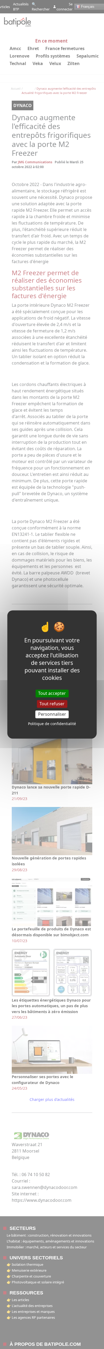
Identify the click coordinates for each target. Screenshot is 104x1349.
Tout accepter (52, 693)
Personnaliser (52, 714)
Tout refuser (52, 704)
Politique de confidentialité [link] (52, 723)
